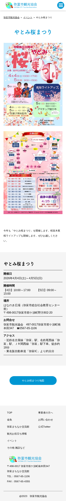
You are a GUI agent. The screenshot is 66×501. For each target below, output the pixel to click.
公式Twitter (44, 426)
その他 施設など (16, 447)
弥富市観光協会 (12, 17)
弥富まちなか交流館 (18, 426)
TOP (9, 412)
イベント (27, 17)
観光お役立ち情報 (17, 433)
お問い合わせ (45, 419)
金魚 (9, 419)
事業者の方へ (45, 412)
